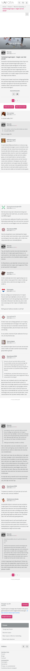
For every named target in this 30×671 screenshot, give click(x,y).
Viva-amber (10, 113)
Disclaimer (4, 664)
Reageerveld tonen (6, 616)
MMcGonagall (11, 140)
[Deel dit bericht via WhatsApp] (13, 94)
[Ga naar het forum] (23, 2)
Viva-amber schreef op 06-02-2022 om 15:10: (16, 129)
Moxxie (9, 52)
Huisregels (4, 662)
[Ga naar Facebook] (23, 646)
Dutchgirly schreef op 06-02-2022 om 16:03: (15, 430)
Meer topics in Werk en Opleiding (12, 636)
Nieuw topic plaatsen (9, 639)
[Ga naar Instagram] (27, 646)
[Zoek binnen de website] (19, 2)
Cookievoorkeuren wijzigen (9, 668)
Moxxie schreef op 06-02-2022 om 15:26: (14, 361)
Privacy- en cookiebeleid (8, 666)
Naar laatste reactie (21, 106)
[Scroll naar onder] (27, 14)
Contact (3, 658)
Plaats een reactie (8, 106)
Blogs (3, 656)
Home (4, 7)
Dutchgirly (10, 289)
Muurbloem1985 (12, 229)
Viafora (3, 646)
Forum (10, 7)
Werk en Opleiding (19, 7)
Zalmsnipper (11, 341)
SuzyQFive (10, 273)
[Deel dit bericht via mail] (17, 94)
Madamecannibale (12, 499)
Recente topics (7, 632)
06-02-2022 (9, 53)
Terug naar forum (8, 629)
